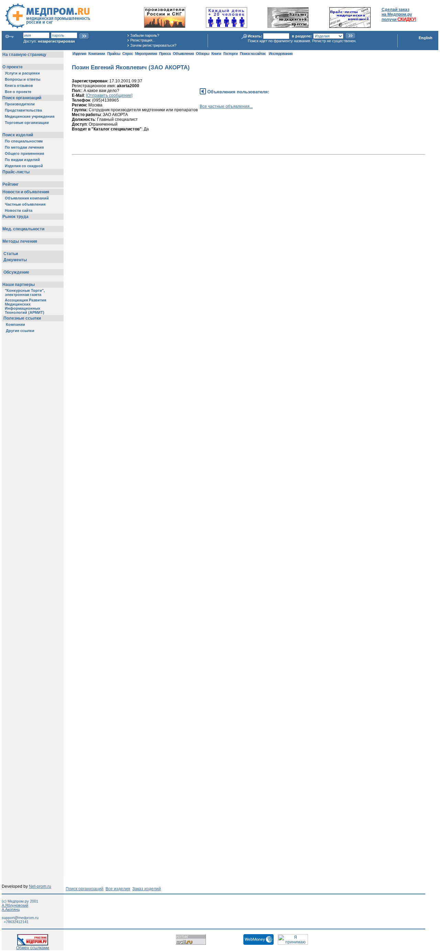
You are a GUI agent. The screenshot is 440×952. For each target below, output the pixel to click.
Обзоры (202, 53)
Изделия (79, 53)
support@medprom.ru (20, 918)
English (425, 38)
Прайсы (114, 53)
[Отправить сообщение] (109, 95)
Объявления (183, 53)
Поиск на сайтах (252, 53)
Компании (97, 53)
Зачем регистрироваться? (153, 45)
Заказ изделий (146, 888)
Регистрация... (142, 40)
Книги (216, 53)
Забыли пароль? (144, 35)
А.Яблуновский (15, 905)
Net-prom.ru (40, 886)
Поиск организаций (84, 888)
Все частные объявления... (226, 106)
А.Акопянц (11, 909)
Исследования (280, 53)
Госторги (230, 53)
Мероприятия (145, 53)
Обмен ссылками (32, 947)
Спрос (127, 53)
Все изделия (118, 888)
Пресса (164, 53)
